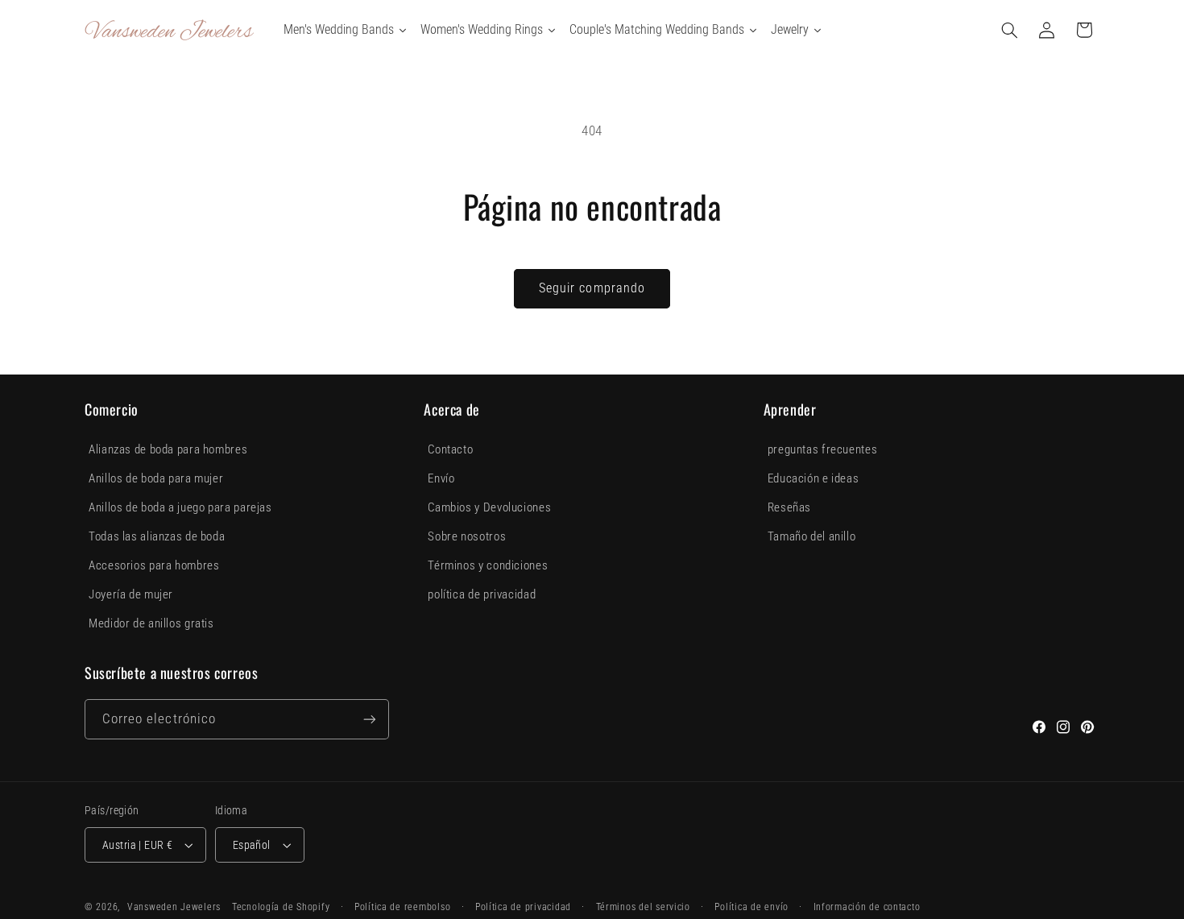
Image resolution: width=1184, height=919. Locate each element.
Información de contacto (867, 907)
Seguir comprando (592, 288)
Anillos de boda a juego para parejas (180, 507)
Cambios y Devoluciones (489, 507)
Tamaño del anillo (812, 536)
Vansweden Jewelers (174, 907)
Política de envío (751, 907)
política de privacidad (482, 594)
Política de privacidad (523, 907)
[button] (1010, 29)
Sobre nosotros (467, 536)
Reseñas (789, 507)
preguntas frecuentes (823, 449)
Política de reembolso (402, 907)
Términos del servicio (643, 907)
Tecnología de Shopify (280, 907)
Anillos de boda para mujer (156, 478)
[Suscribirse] (369, 719)
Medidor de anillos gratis (151, 623)
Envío (441, 478)
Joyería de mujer (131, 594)
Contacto (450, 449)
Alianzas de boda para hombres (168, 449)
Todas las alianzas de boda (157, 536)
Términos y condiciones (488, 565)
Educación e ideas (813, 478)
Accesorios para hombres (154, 565)
